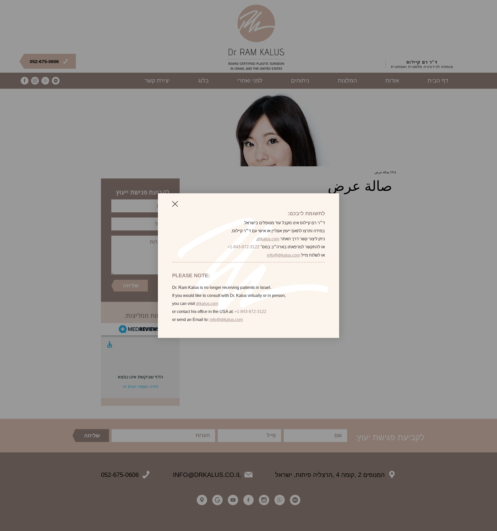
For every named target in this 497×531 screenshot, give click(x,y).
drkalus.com (268, 239)
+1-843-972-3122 (243, 247)
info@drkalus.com (283, 255)
